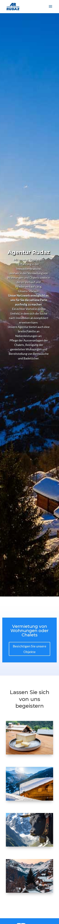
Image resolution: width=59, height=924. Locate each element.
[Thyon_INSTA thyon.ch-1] (29, 891)
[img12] (29, 845)
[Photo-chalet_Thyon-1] (29, 799)
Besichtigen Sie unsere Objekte (29, 649)
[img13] (29, 753)
